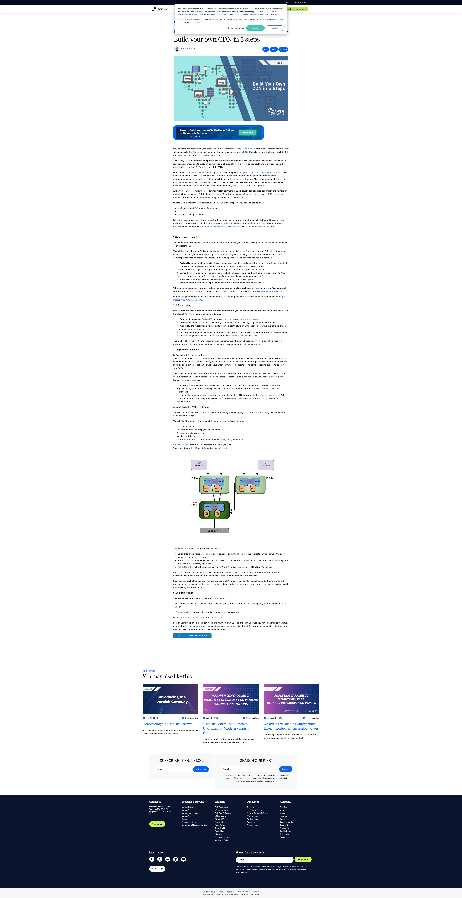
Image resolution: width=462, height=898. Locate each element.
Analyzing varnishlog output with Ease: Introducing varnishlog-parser (291, 726)
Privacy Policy (285, 828)
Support (185, 819)
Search (285, 769)
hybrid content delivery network (257, 172)
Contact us (157, 824)
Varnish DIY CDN (181, 445)
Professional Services (190, 822)
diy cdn (283, 49)
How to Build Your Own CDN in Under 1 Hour (221, 226)
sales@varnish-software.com (269, 291)
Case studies (252, 816)
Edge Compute (221, 834)
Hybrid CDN (219, 822)
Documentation (253, 807)
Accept (255, 28)
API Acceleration (221, 810)
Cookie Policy (285, 831)
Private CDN (219, 819)
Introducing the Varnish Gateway (168, 724)
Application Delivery (223, 840)
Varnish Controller (189, 810)
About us (283, 807)
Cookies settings (236, 28)
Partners (283, 816)
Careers (283, 813)
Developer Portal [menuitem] (302, 2)
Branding (230, 892)
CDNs (273, 49)
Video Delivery (221, 825)
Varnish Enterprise (189, 807)
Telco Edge (219, 831)
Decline (275, 28)
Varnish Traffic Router (190, 813)
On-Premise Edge (222, 837)
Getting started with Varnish (258, 813)
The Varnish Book (254, 810)
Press (221, 892)
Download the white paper (192, 636)
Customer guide (286, 822)
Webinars (251, 822)
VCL (266, 49)
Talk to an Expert (297, 9)
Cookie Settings (209, 892)
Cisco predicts (248, 149)
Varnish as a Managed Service (194, 825)
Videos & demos (253, 825)
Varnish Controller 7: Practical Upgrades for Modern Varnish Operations (226, 728)
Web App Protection (223, 813)
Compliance (285, 837)
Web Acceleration (222, 807)
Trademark (284, 834)
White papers (252, 819)
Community (284, 825)
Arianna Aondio (188, 48)
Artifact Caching (221, 816)
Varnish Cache (188, 816)
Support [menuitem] (289, 2)
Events (282, 819)
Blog (282, 810)
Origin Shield (220, 828)
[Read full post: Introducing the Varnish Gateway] (170, 699)
